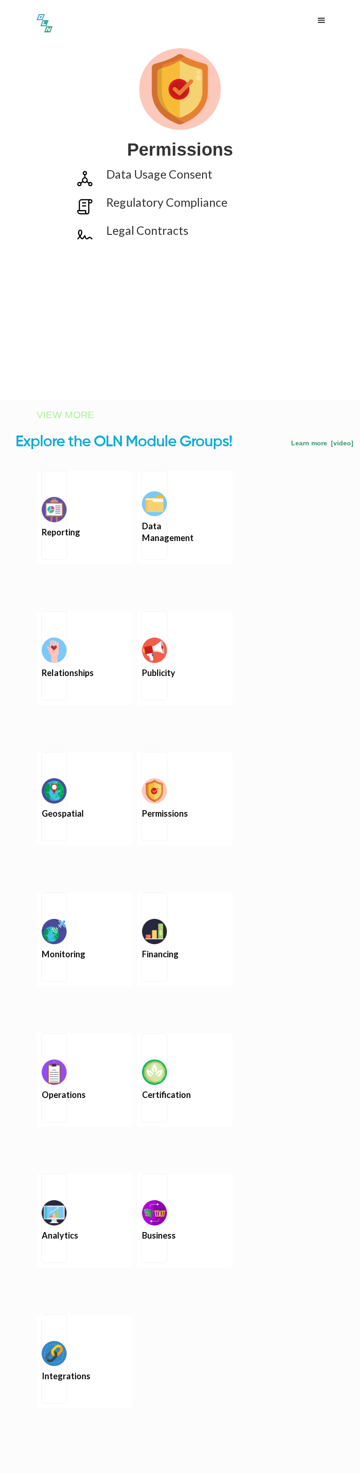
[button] (321, 21)
